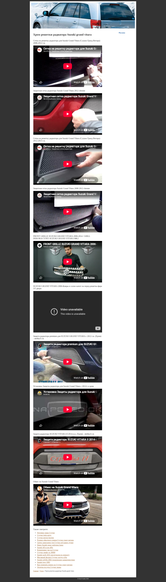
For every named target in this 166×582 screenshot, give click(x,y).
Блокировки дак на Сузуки (47, 550)
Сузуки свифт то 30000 (46, 552)
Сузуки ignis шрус (44, 535)
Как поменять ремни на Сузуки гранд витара (54, 565)
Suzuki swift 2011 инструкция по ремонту (53, 555)
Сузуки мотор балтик (45, 538)
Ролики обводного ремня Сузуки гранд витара (55, 540)
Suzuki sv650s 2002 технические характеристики (56, 560)
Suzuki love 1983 (43, 562)
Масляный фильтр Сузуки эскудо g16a (52, 557)
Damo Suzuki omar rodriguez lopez (50, 545)
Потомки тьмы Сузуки (46, 533)
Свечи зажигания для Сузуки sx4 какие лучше (55, 543)
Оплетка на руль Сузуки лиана (49, 567)
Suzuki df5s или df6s (45, 548)
